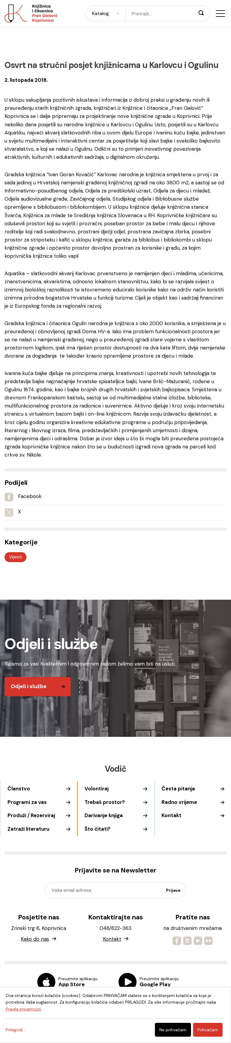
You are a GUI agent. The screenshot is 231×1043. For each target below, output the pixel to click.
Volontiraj (97, 788)
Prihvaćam (208, 1029)
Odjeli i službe (29, 686)
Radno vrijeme (179, 802)
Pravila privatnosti (23, 1009)
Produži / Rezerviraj (31, 815)
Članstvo (19, 788)
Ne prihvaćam (172, 1029)
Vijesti (15, 557)
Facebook (30, 496)
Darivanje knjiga (104, 815)
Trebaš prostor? (105, 802)
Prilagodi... (15, 1029)
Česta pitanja (178, 788)
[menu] (220, 13)
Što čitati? (97, 829)
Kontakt (171, 815)
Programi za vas (27, 802)
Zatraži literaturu (28, 829)
